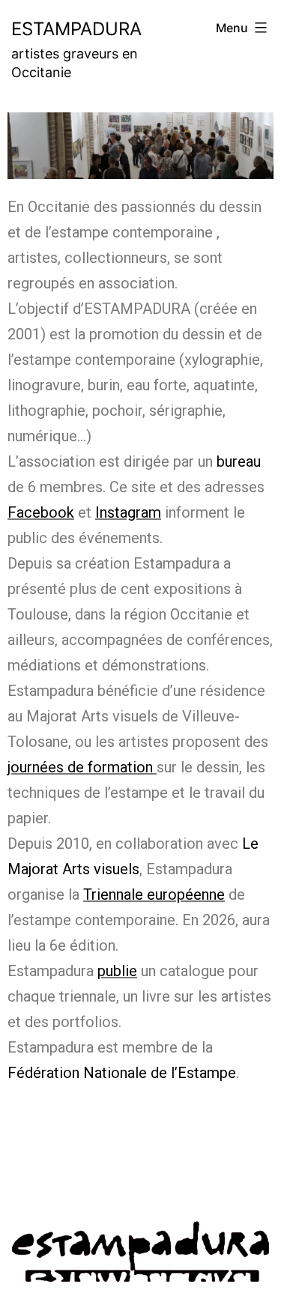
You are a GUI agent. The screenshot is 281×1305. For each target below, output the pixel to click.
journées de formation (80, 767)
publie (117, 971)
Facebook (40, 512)
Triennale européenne (154, 894)
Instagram (128, 512)
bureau (239, 461)
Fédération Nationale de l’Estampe (121, 1073)
